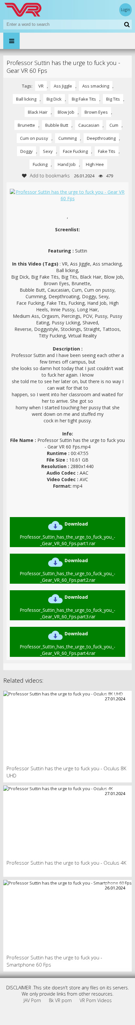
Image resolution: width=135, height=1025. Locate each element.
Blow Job (66, 112)
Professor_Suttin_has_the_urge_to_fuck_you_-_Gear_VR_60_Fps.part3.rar (67, 607)
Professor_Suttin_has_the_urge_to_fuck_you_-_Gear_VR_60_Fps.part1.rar (67, 533)
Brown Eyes (96, 112)
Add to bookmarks (50, 175)
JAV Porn (32, 1000)
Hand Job (67, 164)
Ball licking (26, 99)
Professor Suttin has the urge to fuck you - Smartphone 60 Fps (54, 961)
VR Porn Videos (96, 1000)
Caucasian (88, 125)
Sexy (48, 151)
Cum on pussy (34, 138)
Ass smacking (95, 86)
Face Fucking (75, 151)
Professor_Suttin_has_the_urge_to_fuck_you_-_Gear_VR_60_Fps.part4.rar (67, 643)
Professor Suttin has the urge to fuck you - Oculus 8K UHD (66, 772)
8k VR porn (60, 1000)
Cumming (67, 138)
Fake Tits (106, 151)
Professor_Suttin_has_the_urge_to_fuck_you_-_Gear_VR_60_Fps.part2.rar (67, 570)
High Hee (95, 164)
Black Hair (38, 112)
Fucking (40, 164)
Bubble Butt (56, 125)
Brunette (26, 125)
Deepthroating (101, 138)
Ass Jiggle (63, 86)
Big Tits (113, 99)
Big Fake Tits (84, 99)
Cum (113, 125)
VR (41, 86)
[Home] (42, 10)
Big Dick (54, 99)
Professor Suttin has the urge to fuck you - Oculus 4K (66, 862)
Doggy (26, 151)
